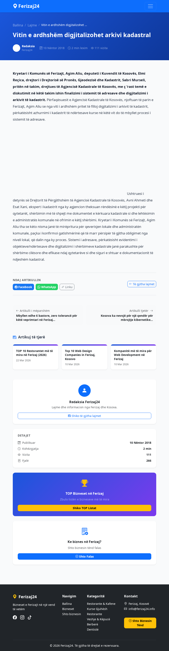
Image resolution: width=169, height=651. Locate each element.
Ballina (18, 25)
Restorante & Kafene (101, 604)
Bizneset (68, 609)
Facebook (25, 287)
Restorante (94, 614)
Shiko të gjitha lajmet (86, 416)
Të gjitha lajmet (143, 284)
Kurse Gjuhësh (97, 609)
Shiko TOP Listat (84, 508)
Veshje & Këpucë (98, 619)
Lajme (32, 25)
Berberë (92, 624)
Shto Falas (86, 556)
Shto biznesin (71, 614)
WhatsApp (48, 287)
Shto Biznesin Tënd (142, 623)
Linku (69, 287)
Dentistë (93, 629)
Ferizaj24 (28, 6)
